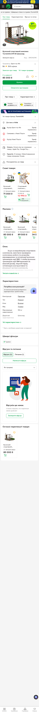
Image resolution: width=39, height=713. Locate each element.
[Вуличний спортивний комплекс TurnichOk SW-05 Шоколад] (9, 437)
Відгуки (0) (8, 354)
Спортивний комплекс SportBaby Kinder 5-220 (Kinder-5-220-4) (24, 188)
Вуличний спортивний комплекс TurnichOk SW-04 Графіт (9, 188)
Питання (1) (19, 354)
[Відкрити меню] (3, 6)
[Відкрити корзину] (36, 6)
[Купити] (5, 196)
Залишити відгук (15, 416)
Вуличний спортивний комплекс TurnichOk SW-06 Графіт (24, 228)
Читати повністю (11, 273)
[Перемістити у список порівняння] (27, 76)
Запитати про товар (10, 70)
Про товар (6, 17)
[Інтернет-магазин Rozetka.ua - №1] (8, 6)
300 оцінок (12, 66)
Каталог (4, 711)
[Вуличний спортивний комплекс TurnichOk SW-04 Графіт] (9, 178)
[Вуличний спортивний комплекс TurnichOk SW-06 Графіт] (24, 219)
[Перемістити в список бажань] (32, 76)
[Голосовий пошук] (31, 6)
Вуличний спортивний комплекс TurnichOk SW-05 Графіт (9, 228)
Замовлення (14, 711)
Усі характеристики (12, 322)
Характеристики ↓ (27, 97)
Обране (34, 711)
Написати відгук (19, 361)
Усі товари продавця (26, 70)
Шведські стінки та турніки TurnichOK (24, 12)
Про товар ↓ (10, 97)
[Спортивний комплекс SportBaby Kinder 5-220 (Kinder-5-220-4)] (24, 178)
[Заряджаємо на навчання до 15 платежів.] (19, 111)
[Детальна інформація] (12, 209)
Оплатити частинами (19, 88)
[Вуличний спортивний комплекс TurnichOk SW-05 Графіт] (9, 219)
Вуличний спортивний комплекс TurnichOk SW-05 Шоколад (9, 446)
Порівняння (25, 711)
